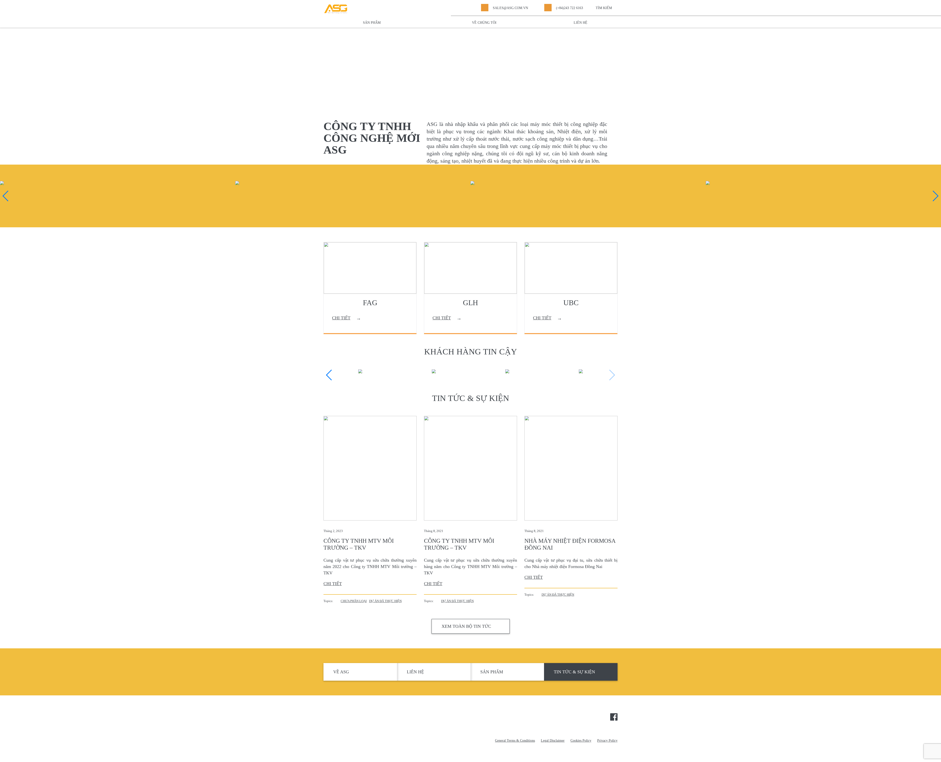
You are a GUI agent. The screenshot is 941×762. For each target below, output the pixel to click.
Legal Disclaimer (553, 740)
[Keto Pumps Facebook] (614, 716)
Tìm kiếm (604, 8)
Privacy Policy (607, 740)
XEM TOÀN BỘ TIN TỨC (466, 626)
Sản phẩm (372, 22)
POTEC (348, 718)
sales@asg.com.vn (510, 8)
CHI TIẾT (341, 317)
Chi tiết (332, 583)
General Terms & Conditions (515, 740)
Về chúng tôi (484, 22)
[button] (5, 196)
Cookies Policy (580, 740)
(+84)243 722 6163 (569, 8)
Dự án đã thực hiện (385, 601)
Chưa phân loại (354, 601)
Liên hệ (580, 22)
